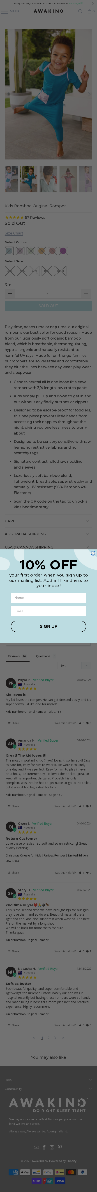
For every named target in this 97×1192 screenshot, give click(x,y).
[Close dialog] (93, 553)
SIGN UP (48, 626)
